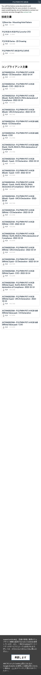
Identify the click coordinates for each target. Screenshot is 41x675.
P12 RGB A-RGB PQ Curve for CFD (16, 33)
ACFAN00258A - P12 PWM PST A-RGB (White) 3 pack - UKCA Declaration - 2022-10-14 (19, 300)
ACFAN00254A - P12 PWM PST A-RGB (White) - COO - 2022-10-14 (18, 224)
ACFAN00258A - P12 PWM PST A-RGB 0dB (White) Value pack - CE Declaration (20, 313)
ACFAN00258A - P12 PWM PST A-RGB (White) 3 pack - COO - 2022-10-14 (18, 273)
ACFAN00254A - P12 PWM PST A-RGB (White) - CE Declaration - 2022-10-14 (18, 212)
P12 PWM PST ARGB (20, 2)
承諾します (20, 657)
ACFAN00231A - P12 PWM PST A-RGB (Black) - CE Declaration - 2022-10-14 (18, 74)
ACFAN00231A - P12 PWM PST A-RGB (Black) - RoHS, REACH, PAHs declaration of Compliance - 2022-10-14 (20, 99)
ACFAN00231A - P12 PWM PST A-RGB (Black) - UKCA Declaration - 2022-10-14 (18, 112)
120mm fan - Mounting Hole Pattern (17, 23)
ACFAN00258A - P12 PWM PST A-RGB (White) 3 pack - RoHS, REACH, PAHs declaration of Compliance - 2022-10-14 (18, 286)
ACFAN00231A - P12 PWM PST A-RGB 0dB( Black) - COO (20, 135)
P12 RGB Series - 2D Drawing (14, 42)
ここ (13, 668)
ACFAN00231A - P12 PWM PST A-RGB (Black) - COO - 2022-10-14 (18, 86)
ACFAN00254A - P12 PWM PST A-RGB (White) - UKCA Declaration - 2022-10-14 (19, 249)
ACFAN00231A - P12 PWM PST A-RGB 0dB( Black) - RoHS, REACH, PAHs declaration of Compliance (20, 148)
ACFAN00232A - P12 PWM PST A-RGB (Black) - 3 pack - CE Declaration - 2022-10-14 (20, 161)
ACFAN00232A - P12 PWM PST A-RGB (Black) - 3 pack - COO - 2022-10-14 (18, 172)
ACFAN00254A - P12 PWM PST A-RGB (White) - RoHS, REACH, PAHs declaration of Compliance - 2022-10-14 (20, 237)
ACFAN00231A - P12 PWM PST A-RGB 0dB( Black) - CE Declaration (20, 123)
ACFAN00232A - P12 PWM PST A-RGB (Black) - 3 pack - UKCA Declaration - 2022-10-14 (19, 199)
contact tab (27, 12)
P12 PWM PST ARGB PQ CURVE (15, 52)
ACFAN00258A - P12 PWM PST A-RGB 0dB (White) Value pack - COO (20, 324)
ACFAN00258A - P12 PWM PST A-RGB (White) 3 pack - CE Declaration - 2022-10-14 (20, 261)
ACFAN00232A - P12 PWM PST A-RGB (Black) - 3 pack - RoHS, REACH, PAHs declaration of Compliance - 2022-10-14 (18, 185)
